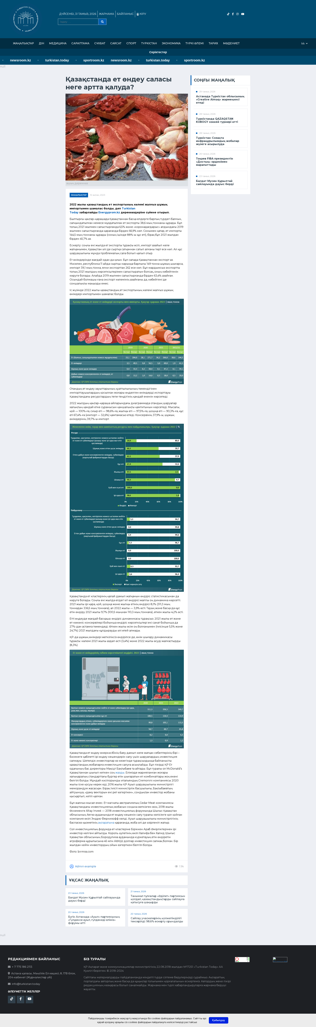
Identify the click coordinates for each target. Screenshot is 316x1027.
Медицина (57, 43)
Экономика (171, 43)
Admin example (85, 866)
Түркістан (149, 43)
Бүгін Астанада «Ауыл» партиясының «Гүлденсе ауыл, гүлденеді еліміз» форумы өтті (94, 920)
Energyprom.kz (109, 212)
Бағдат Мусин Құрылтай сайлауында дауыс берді (94, 899)
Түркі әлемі (194, 43)
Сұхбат (99, 43)
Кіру (142, 13)
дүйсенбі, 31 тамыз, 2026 (77, 13)
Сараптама (80, 43)
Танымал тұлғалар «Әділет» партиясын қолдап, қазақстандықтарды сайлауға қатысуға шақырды (158, 899)
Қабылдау (218, 1020)
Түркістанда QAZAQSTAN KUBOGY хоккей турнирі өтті (217, 120)
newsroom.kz (100, 60)
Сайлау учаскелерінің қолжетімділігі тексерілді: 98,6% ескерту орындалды (157, 920)
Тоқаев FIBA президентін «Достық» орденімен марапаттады (214, 161)
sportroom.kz (73, 60)
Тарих (213, 43)
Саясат (115, 43)
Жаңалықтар (23, 43)
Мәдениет (231, 43)
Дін (41, 43)
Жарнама (106, 13)
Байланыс (125, 13)
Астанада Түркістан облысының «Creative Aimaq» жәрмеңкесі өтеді (220, 99)
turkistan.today (37, 60)
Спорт (131, 43)
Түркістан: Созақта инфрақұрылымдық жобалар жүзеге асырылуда (217, 141)
